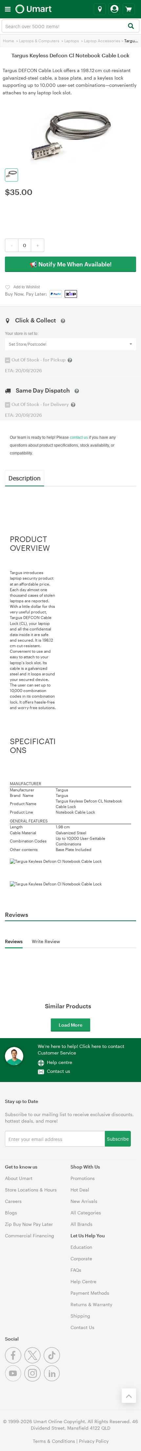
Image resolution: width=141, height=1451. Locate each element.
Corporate (81, 1258)
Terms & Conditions (54, 1441)
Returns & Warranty (91, 1304)
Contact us (58, 1071)
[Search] (131, 26)
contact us (79, 437)
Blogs (11, 1212)
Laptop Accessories (102, 40)
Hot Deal (79, 1189)
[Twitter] (34, 1361)
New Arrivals (83, 1201)
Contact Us (82, 1327)
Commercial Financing (29, 1235)
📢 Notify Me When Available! (70, 264)
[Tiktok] (53, 1361)
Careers (13, 1201)
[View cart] (129, 9)
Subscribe (118, 1138)
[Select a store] (100, 9)
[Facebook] (14, 1361)
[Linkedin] (53, 1380)
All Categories (85, 1212)
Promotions (82, 1178)
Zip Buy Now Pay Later (29, 1224)
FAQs (75, 1270)
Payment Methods (89, 1293)
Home (8, 40)
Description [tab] (25, 478)
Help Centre (83, 1281)
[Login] (114, 9)
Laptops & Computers (39, 40)
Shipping (80, 1316)
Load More (70, 1025)
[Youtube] (14, 1380)
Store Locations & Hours (31, 1189)
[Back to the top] (129, 1395)
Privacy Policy (94, 1441)
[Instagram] (34, 1380)
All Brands (81, 1224)
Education (81, 1247)
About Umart (18, 1178)
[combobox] (70, 26)
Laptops (71, 40)
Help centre (59, 1062)
